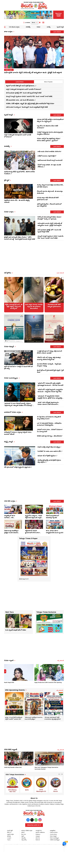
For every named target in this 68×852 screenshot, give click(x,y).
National (38, 840)
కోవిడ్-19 (9, 832)
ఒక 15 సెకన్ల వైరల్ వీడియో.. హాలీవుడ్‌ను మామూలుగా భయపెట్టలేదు (49, 424)
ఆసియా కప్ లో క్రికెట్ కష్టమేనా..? (47, 456)
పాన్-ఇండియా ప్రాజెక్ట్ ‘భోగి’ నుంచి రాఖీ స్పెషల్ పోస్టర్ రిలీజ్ (23, 93)
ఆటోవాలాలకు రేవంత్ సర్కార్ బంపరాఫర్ (50, 160)
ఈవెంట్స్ (9, 836)
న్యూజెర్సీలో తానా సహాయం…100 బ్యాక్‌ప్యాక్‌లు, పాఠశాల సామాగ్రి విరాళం (11, 519)
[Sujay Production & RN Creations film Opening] (49, 672)
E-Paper (27, 23)
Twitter (32, 820)
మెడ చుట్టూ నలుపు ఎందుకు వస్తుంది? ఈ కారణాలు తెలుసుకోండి (34, 294)
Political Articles (54, 832)
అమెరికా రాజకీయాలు (40, 832)
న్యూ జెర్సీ (23, 838)
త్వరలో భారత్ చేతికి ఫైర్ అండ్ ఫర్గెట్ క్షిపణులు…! (21, 86)
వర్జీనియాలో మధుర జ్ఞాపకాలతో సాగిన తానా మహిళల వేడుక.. (32, 533)
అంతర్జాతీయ (52, 830)
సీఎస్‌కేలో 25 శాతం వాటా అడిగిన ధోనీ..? (50, 451)
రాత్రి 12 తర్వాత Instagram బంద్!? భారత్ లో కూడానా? (23, 89)
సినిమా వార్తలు (8, 70)
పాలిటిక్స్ (28, 27)
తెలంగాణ (38, 838)
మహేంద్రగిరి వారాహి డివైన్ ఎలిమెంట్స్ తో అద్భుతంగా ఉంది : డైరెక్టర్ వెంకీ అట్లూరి (33, 73)
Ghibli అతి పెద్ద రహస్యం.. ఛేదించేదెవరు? (49, 436)
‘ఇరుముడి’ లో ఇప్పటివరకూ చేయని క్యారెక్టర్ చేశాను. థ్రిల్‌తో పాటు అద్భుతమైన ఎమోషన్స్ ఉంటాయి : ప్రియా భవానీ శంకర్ (50, 398)
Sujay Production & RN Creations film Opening (48, 682)
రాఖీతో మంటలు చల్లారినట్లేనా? (47, 156)
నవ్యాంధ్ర (37, 836)
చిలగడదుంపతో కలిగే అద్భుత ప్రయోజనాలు (54, 294)
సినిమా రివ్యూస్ (53, 836)
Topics (8, 840)
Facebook (28, 820)
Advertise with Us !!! (34, 825)
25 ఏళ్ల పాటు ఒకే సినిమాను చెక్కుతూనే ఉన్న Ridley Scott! (49, 418)
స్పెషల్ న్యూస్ (60, 27)
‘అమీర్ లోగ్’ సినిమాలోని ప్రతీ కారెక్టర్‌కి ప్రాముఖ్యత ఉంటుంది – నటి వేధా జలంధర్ (50, 384)
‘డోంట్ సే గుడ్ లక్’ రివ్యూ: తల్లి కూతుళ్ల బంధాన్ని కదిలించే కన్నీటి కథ (48, 359)
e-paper (9, 838)
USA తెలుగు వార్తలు (14, 27)
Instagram (40, 820)
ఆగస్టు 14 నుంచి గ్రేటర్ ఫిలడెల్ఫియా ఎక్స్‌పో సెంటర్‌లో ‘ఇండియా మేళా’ (14, 706)
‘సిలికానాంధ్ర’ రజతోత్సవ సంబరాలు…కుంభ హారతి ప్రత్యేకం (34, 706)
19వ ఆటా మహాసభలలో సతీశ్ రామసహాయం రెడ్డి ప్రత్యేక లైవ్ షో (53, 706)
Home (4, 27)
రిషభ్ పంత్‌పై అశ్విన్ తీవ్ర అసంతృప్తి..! (49, 447)
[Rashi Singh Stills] (19, 672)
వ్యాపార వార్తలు (10, 834)
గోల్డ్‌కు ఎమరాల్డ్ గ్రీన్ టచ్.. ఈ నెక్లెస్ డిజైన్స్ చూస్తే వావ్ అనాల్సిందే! (13, 294)
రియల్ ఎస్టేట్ (10, 830)
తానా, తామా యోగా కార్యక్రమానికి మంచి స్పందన (54, 532)
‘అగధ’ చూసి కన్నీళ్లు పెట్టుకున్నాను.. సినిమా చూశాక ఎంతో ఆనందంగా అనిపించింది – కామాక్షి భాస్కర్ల (48, 405)
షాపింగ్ (22, 832)
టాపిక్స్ (48, 27)
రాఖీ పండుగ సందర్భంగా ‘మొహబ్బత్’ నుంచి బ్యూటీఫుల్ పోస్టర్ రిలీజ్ (27, 107)
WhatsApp (36, 820)
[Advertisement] (45, 256)
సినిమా (38, 27)
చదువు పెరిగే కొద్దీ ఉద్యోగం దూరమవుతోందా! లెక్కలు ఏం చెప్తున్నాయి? (50, 121)
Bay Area (23, 834)
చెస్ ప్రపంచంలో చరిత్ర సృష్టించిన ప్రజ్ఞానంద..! (18, 467)
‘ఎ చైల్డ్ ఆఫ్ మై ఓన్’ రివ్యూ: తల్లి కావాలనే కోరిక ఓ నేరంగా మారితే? (49, 352)
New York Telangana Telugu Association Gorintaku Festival (49, 761)
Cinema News (53, 834)
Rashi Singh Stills (9, 682)
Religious (38, 834)
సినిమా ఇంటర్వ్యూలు (54, 838)
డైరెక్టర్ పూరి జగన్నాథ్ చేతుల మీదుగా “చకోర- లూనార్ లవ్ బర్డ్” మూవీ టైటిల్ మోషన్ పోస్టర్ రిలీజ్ (19, 238)
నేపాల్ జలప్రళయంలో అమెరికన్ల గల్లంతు (52, 517)
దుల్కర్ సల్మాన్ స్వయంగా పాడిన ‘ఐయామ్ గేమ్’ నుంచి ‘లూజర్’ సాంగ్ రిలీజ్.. (29, 97)
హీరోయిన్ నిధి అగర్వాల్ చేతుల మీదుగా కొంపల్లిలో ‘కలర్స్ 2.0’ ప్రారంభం (49, 218)
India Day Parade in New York (19, 760)
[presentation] (5, 50)
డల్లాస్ (22, 836)
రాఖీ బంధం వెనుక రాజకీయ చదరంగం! (49, 152)
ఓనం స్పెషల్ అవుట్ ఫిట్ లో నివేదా (15, 630)
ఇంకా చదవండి (57, 31)
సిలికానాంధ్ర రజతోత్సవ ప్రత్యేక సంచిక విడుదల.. (11, 532)
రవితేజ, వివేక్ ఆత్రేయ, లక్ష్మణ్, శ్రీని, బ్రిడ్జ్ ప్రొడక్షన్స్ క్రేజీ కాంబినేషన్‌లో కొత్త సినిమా (30, 104)
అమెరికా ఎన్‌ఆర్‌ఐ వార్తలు (26, 830)
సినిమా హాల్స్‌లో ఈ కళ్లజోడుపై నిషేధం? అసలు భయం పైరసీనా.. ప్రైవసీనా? (48, 140)
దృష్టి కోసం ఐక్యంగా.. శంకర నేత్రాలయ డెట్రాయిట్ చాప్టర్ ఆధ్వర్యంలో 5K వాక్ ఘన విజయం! (33, 519)
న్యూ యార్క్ (24, 840)
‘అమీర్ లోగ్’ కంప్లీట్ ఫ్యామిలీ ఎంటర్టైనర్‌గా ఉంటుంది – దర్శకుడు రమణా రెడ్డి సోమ (50, 391)
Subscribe (40, 22)
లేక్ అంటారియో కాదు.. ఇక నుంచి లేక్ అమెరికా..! (20, 100)
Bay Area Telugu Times (58, 14)
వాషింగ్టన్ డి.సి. (39, 830)
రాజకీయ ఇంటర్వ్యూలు (55, 840)
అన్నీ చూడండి (60, 660)
